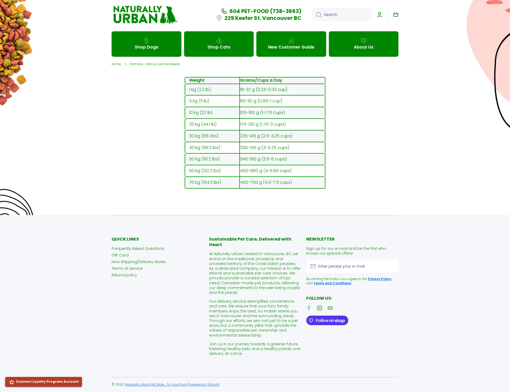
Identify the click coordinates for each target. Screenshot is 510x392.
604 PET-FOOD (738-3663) (265, 11)
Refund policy (124, 274)
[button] (395, 14)
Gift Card (120, 255)
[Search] (316, 14)
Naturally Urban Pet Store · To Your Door (156, 384)
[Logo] (145, 14)
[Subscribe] (391, 266)
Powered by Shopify (204, 384)
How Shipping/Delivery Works (139, 261)
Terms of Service (127, 268)
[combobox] (342, 14)
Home (116, 64)
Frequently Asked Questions (138, 248)
